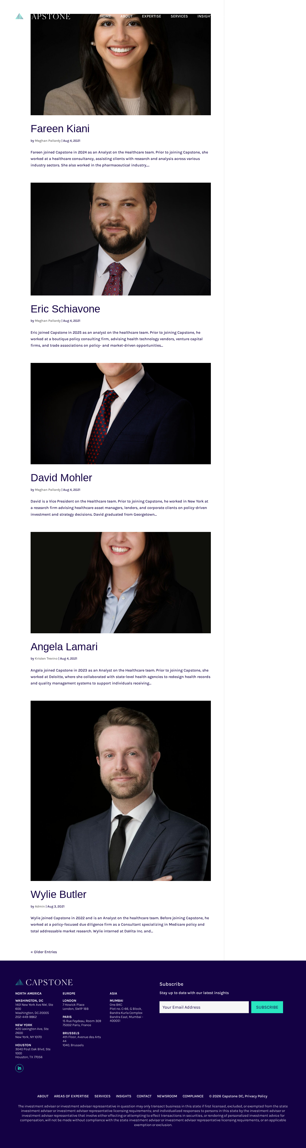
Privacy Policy (256, 1096)
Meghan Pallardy (48, 141)
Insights (205, 16)
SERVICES (102, 1096)
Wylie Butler (59, 894)
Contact (232, 16)
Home (105, 16)
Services (179, 16)
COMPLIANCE (193, 1096)
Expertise (151, 16)
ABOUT (43, 1096)
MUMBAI (116, 1001)
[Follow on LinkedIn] (19, 1068)
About (126, 16)
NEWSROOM (167, 1096)
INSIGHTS (123, 1096)
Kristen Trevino (46, 658)
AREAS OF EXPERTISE (71, 1096)
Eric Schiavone (65, 309)
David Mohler (61, 477)
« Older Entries (44, 952)
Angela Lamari (64, 646)
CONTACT (144, 1096)
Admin (40, 906)
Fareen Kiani (60, 128)
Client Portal (263, 16)
